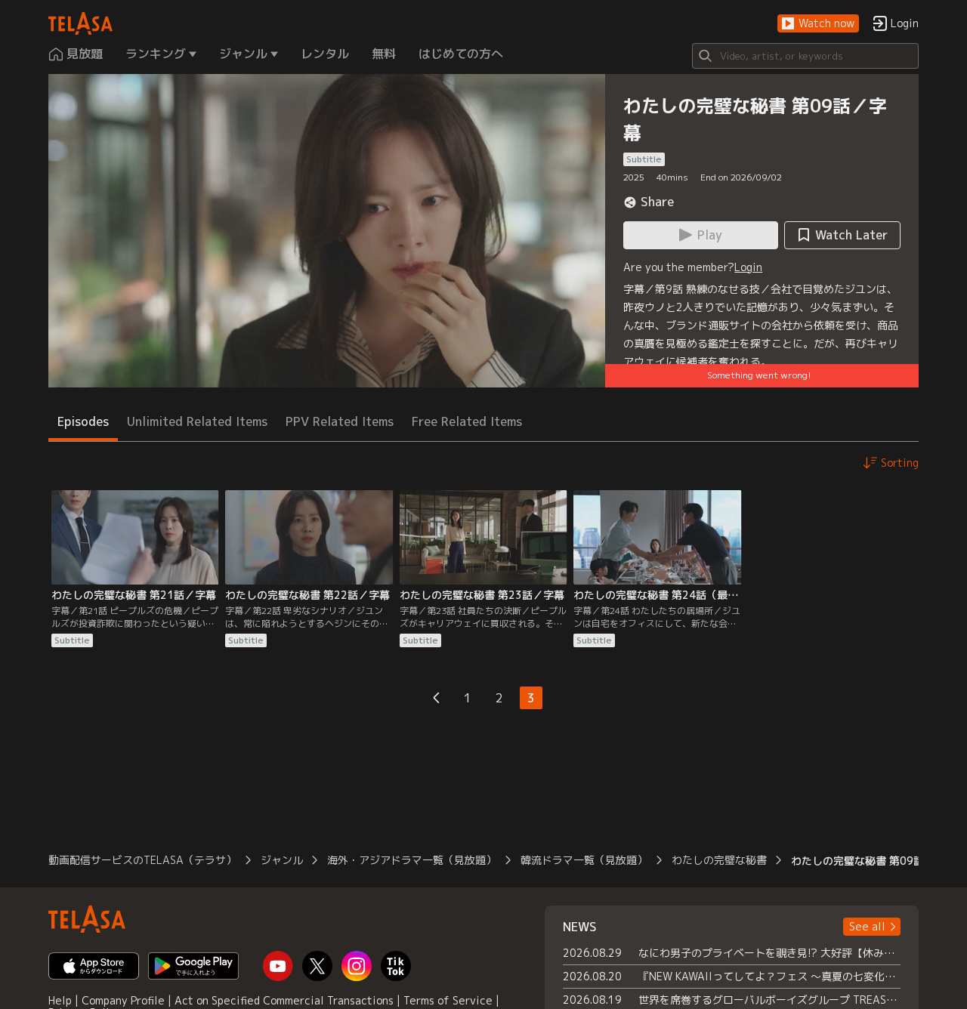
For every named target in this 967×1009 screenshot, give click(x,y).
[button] (818, 23)
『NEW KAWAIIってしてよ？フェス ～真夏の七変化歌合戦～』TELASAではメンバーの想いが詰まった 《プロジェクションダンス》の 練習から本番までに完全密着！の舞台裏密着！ (769, 976)
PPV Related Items (340, 421)
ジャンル (282, 860)
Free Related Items (467, 421)
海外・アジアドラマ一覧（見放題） (411, 860)
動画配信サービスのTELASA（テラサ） (142, 860)
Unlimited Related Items (197, 421)
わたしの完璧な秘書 (719, 860)
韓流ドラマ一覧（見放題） (584, 860)
